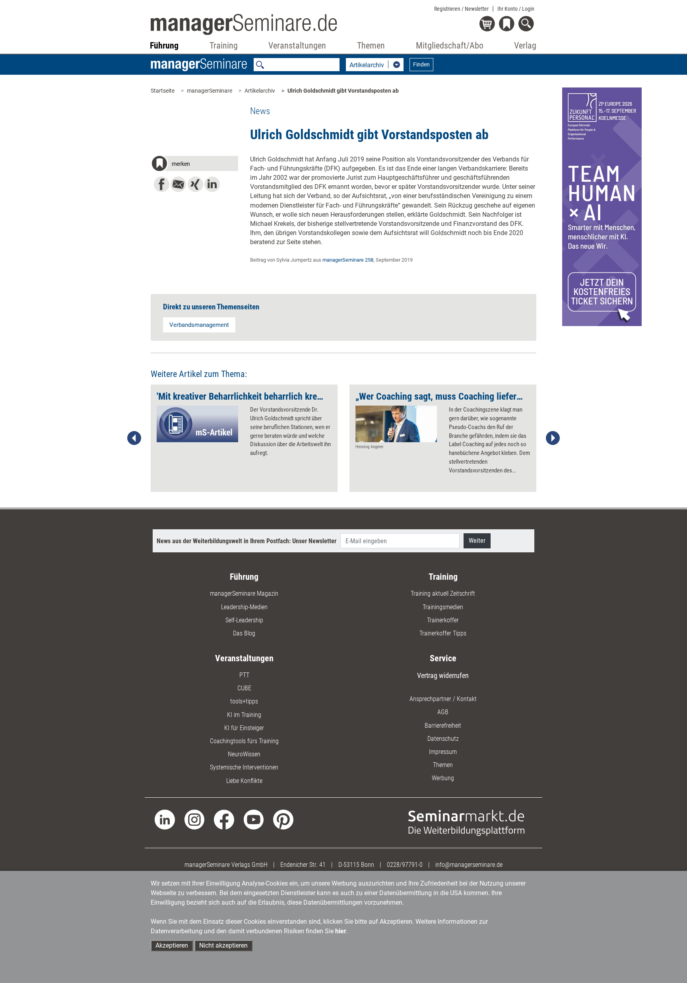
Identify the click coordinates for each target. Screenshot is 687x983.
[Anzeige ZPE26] (602, 206)
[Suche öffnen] (527, 24)
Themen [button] (371, 46)
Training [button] (224, 46)
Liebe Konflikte (244, 781)
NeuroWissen (244, 754)
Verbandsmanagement (199, 324)
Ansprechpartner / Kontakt (443, 699)
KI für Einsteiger (244, 728)
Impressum (443, 752)
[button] (194, 165)
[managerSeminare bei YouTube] (254, 819)
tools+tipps (244, 701)
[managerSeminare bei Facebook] (224, 819)
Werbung (443, 778)
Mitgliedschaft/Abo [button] (449, 46)
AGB (442, 712)
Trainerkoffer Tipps (442, 633)
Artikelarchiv (260, 90)
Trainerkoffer (443, 620)
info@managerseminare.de (469, 864)
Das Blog (244, 633)
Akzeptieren (171, 945)
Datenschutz (443, 738)
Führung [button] (164, 46)
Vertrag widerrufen (443, 675)
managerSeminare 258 (347, 260)
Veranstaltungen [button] (297, 46)
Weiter (477, 540)
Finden (421, 64)
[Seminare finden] (466, 822)
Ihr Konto (515, 9)
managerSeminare (209, 90)
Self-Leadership (244, 620)
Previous (134, 438)
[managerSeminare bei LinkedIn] (165, 819)
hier (340, 931)
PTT (244, 675)
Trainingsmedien (443, 607)
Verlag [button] (525, 46)
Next (552, 438)
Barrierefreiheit (443, 725)
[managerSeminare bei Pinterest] (283, 819)
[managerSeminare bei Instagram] (194, 819)
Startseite (163, 90)
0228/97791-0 (405, 864)
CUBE (244, 688)
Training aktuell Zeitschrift (443, 593)
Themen (443, 765)
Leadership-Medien (244, 607)
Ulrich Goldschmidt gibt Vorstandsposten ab (343, 90)
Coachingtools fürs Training (244, 741)
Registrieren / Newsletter (461, 9)
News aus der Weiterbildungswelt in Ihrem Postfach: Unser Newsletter (246, 541)
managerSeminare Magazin (244, 593)
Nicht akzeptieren (223, 945)
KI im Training (244, 715)
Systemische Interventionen (244, 767)
